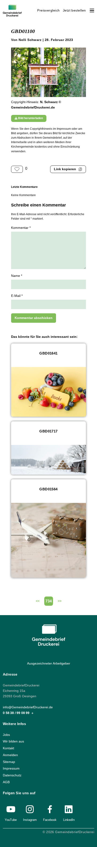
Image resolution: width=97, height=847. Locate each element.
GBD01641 (48, 353)
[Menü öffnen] (92, 10)
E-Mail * (17, 296)
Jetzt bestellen (74, 10)
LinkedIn (69, 820)
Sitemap (9, 762)
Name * (16, 276)
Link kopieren (65, 169)
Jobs (6, 735)
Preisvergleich (48, 10)
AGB (6, 782)
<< (38, 601)
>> (59, 601)
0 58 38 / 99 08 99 (16, 713)
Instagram (30, 820)
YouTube (11, 820)
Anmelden (10, 755)
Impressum (11, 768)
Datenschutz (12, 775)
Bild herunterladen (30, 118)
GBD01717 (48, 431)
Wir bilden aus (13, 741)
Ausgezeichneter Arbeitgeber (48, 663)
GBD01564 (48, 489)
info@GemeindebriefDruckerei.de (28, 707)
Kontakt (8, 748)
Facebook (50, 820)
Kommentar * (21, 228)
